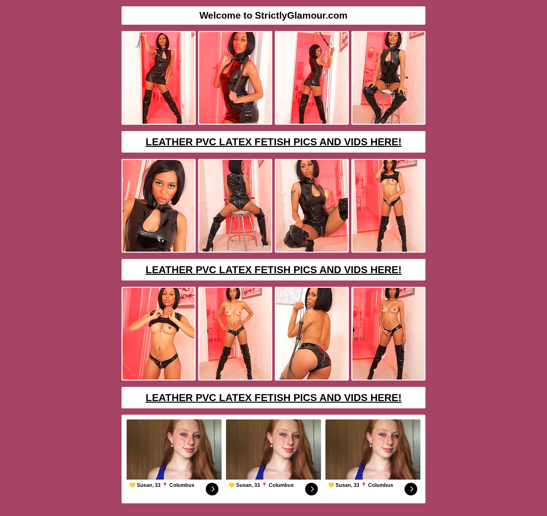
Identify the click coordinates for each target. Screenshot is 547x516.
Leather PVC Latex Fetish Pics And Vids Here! (274, 142)
